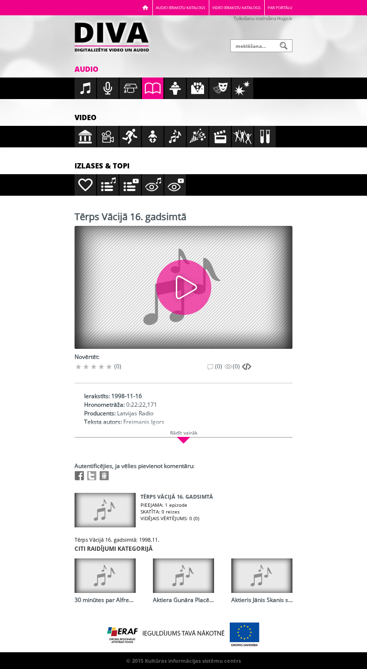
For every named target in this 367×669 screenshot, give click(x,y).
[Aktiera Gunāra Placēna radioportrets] (183, 575)
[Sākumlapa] (145, 7)
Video (86, 117)
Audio (86, 69)
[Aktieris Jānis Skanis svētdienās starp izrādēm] (261, 575)
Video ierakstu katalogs (236, 7)
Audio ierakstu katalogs (180, 7)
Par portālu (280, 7)
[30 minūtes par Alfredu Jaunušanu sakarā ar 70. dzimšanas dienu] (105, 575)
